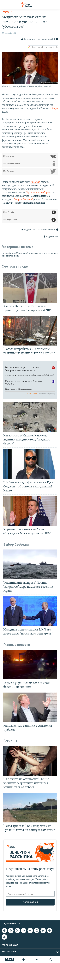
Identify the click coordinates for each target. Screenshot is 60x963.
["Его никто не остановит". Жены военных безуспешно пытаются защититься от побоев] (30, 761)
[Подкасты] (49, 930)
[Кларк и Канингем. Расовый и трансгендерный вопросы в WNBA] (30, 288)
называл (35, 182)
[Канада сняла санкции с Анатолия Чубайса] (30, 707)
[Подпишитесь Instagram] (36, 930)
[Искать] (50, 959)
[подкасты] (23, 959)
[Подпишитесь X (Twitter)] (17, 930)
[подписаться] (4, 937)
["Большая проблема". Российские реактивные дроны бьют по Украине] (30, 331)
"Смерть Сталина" (23, 199)
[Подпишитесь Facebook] (10, 930)
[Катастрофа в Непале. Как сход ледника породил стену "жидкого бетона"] (30, 417)
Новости (7, 12)
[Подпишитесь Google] (4, 930)
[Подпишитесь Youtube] (23, 930)
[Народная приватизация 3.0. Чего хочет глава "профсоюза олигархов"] (30, 611)
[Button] (28, 39)
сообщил (53, 108)
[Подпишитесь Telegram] (30, 930)
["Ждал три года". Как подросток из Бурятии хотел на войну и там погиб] (30, 807)
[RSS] (43, 930)
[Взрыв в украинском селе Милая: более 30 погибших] (30, 664)
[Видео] (37, 959)
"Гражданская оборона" (39, 192)
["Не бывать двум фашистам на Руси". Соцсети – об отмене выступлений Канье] (30, 464)
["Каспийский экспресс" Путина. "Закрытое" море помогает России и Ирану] (30, 564)
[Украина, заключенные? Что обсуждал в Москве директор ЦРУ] (30, 511)
